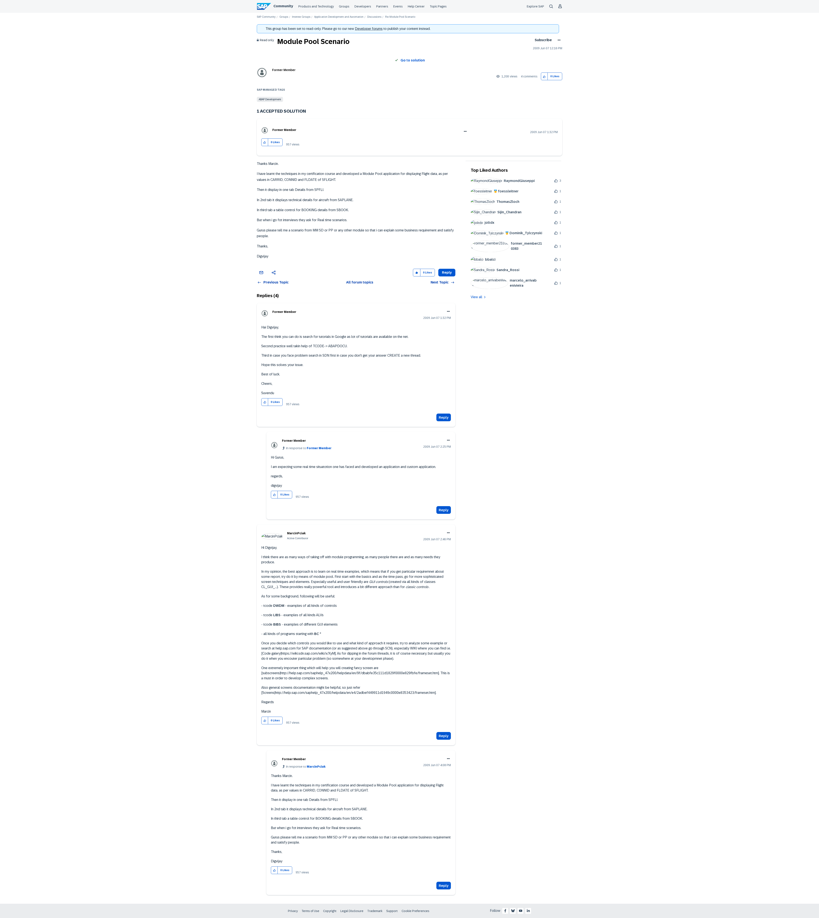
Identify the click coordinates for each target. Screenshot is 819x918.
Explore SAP (535, 6)
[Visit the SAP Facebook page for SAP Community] (505, 910)
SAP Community (266, 17)
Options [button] (558, 40)
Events (398, 6)
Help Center (416, 6)
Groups (344, 6)
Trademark (374, 911)
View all (476, 297)
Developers (362, 6)
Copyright (330, 911)
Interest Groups (301, 17)
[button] (544, 76)
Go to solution (413, 60)
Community (283, 6)
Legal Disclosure (351, 911)
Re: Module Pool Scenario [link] (400, 17)
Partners (382, 6)
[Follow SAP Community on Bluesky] (513, 910)
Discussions (374, 17)
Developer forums (369, 29)
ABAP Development (270, 99)
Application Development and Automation (338, 17)
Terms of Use (310, 911)
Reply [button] (447, 272)
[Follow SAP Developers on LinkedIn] (528, 910)
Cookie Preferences (415, 911)
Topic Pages (438, 6)
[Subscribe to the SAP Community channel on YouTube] (520, 910)
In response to (308, 448)
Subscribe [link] (543, 40)
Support (392, 911)
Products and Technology (316, 6)
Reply (444, 417)
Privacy (293, 911)
